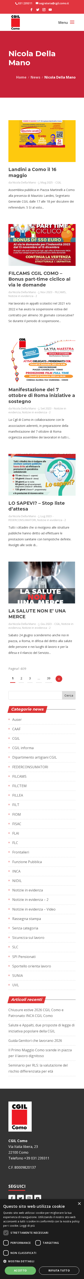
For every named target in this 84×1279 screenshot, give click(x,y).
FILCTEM (19, 785)
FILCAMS (60, 292)
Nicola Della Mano (24, 182)
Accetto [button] (20, 1270)
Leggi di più (27, 1225)
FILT (15, 804)
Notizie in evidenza (27, 890)
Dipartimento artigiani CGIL (34, 757)
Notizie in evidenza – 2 (30, 899)
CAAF (16, 729)
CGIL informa (23, 748)
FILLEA (17, 795)
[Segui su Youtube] (37, 1198)
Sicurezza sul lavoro (28, 937)
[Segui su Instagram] (29, 1198)
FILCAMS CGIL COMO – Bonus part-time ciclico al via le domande (39, 279)
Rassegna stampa (26, 918)
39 (48, 678)
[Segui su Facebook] (11, 1198)
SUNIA (17, 975)
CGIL (58, 182)
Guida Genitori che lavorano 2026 (35, 1040)
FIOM (16, 814)
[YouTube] (50, 11)
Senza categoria (25, 928)
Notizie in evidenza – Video (34, 909)
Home (21, 77)
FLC (15, 842)
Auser (17, 719)
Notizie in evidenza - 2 (22, 296)
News (35, 77)
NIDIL (17, 880)
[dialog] (42, 1239)
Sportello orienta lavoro (31, 966)
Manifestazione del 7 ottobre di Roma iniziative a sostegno (41, 395)
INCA (16, 871)
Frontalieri (20, 852)
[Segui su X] (20, 1198)
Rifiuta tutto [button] (59, 1270)
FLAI (15, 833)
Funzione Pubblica (27, 861)
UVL (15, 985)
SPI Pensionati (24, 956)
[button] (42, 1261)
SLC (15, 947)
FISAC (16, 823)
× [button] (79, 1203)
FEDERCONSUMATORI (22, 520)
